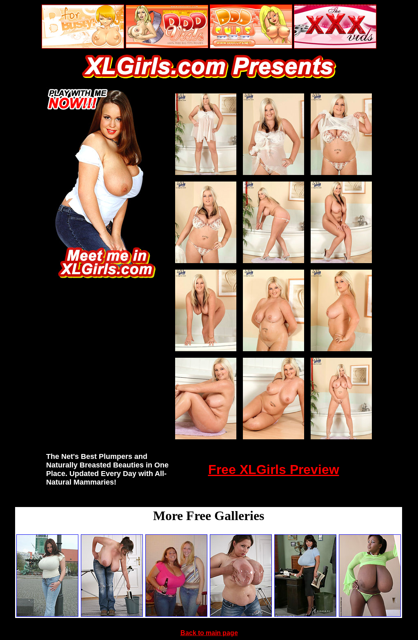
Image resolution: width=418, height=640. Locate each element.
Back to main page (209, 632)
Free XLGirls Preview (273, 469)
